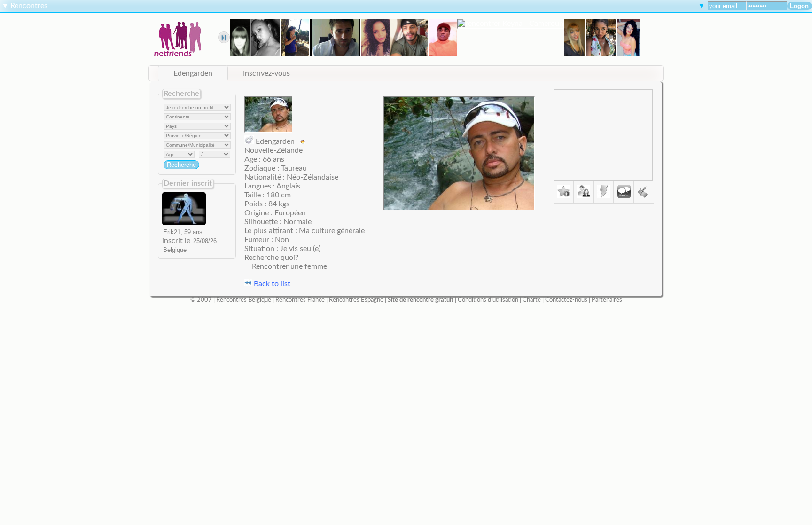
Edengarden (192, 73)
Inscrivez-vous (266, 73)
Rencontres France (300, 300)
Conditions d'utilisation (488, 300)
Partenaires (607, 300)
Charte (532, 300)
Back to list (271, 284)
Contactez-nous (566, 300)
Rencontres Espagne (356, 300)
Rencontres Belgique (243, 300)
